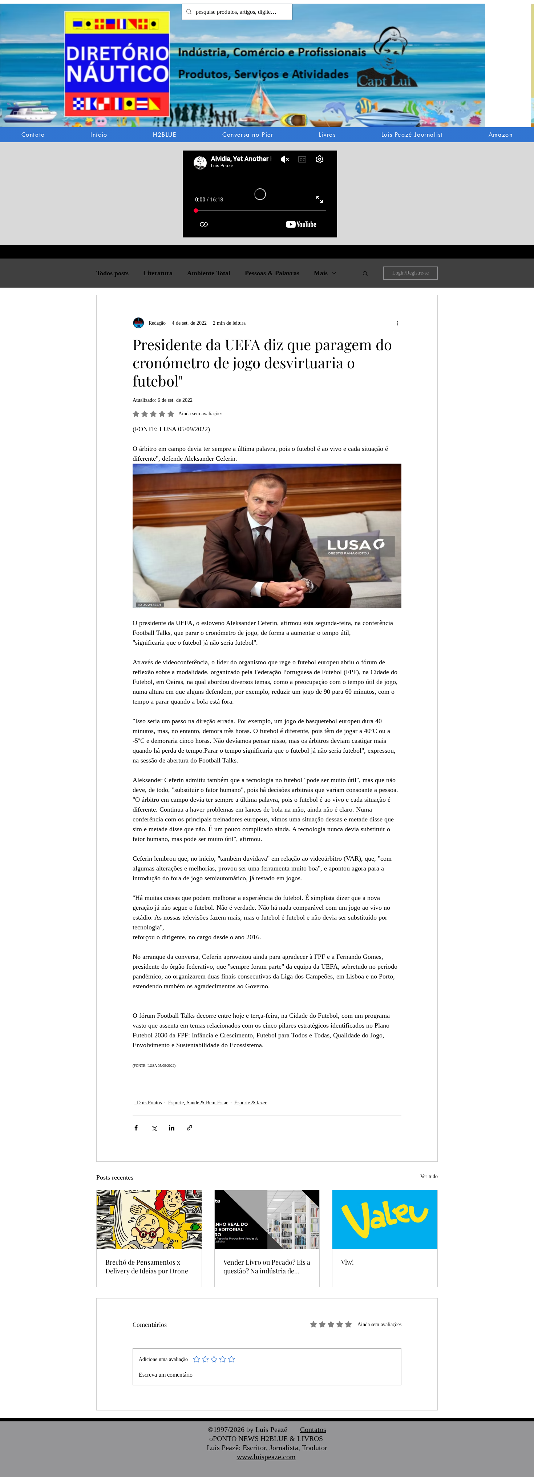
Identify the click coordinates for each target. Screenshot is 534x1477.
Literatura (158, 273)
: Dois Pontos (148, 1102)
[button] (267, 70)
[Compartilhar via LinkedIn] (171, 1127)
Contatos (313, 1429)
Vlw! (347, 1262)
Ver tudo (429, 1176)
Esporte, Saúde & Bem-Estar (198, 1102)
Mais (321, 273)
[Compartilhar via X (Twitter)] (153, 1127)
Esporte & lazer (250, 1102)
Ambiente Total (208, 273)
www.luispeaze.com (266, 1457)
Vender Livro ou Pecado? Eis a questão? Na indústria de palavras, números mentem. (266, 1266)
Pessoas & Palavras (272, 273)
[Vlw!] (384, 1219)
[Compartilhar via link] (189, 1127)
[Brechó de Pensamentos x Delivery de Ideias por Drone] (149, 1219)
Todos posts (112, 273)
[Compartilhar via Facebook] (136, 1127)
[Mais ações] (397, 323)
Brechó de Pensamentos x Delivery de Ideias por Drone (146, 1266)
